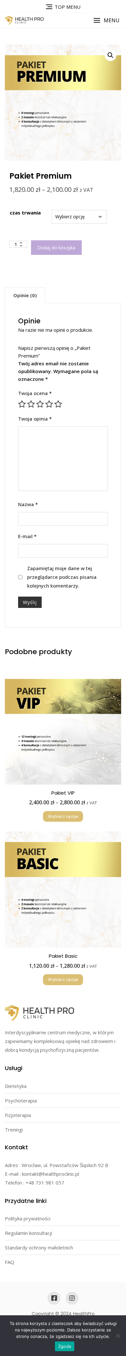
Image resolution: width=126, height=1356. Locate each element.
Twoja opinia (35, 418)
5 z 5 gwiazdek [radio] (58, 404)
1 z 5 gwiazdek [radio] (22, 404)
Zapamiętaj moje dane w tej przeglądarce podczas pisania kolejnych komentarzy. (62, 577)
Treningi (14, 1129)
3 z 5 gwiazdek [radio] (40, 404)
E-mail (27, 536)
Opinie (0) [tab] (25, 295)
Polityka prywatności (27, 1218)
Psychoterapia (21, 1100)
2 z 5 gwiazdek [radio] (31, 404)
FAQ (9, 1262)
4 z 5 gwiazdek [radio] (49, 404)
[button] (106, 20)
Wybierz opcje (63, 816)
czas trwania (25, 212)
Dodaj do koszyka (56, 248)
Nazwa (28, 504)
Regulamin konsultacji (28, 1233)
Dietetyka (15, 1086)
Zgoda (64, 1346)
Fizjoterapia (18, 1115)
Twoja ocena (35, 393)
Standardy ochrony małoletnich (39, 1247)
